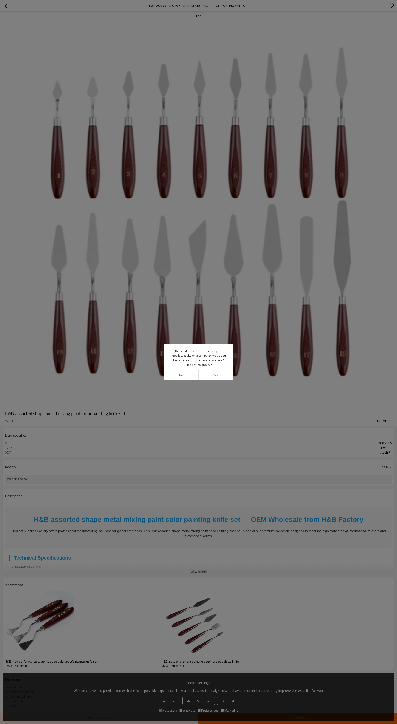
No (181, 375)
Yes (215, 375)
